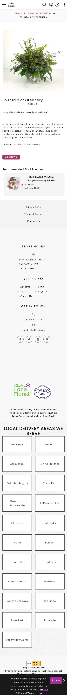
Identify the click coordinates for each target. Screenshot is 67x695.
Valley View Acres (17, 639)
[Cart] (51, 4)
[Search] (44, 4)
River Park (17, 620)
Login (41, 286)
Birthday (45, 13)
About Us (25, 286)
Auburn (49, 444)
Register (42, 291)
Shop (31, 13)
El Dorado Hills (49, 503)
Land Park (50, 561)
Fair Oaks (50, 522)
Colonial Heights (17, 483)
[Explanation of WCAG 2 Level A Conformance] (33, 663)
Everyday (36, 144)
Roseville (50, 620)
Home (18, 13)
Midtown (50, 581)
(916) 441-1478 (33, 319)
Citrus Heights (50, 463)
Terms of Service (33, 214)
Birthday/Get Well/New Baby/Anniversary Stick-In (41, 179)
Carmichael (17, 463)
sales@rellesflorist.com (33, 330)
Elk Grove (17, 522)
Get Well (27, 144)
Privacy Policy (33, 207)
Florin (17, 542)
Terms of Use (34, 693)
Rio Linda (50, 600)
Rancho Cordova (17, 600)
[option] (33, 61)
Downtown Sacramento (17, 503)
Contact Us (33, 221)
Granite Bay (17, 561)
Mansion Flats (17, 581)
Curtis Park (50, 483)
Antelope (17, 444)
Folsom (49, 542)
